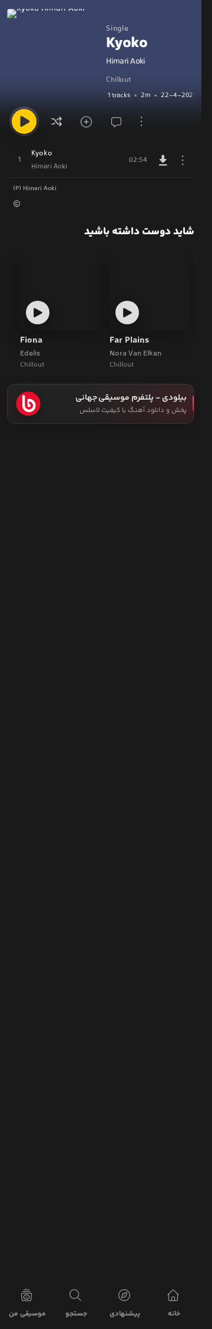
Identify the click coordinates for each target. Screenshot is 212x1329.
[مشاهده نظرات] (113, 121)
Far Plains (129, 341)
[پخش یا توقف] (24, 121)
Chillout (118, 80)
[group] (150, 95)
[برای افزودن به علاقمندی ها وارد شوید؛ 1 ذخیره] (85, 121)
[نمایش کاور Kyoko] (53, 55)
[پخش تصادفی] (56, 121)
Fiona (31, 341)
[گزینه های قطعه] (182, 160)
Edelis (30, 354)
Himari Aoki (125, 61)
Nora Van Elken (135, 354)
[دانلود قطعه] (163, 160)
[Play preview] (127, 312)
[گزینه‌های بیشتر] (141, 121)
